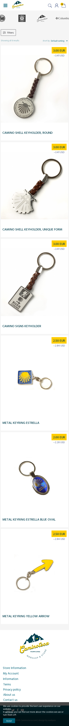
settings (9, 711)
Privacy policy (12, 689)
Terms (7, 684)
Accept (9, 720)
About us (9, 694)
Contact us (10, 699)
